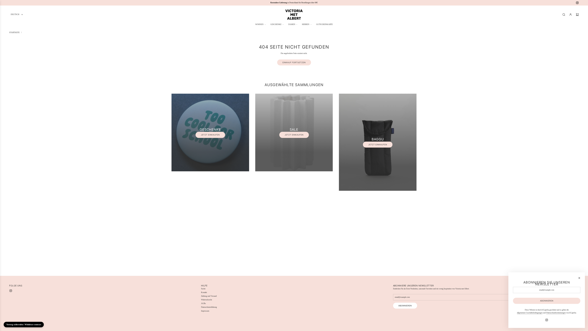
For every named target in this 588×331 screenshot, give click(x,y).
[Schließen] (579, 278)
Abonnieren (405, 305)
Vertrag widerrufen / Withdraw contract (23, 324)
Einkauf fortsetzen (294, 62)
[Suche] (563, 14)
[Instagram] (577, 2)
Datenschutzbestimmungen (556, 313)
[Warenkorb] (577, 14)
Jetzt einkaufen (210, 135)
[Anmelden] (570, 14)
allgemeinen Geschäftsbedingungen (530, 313)
